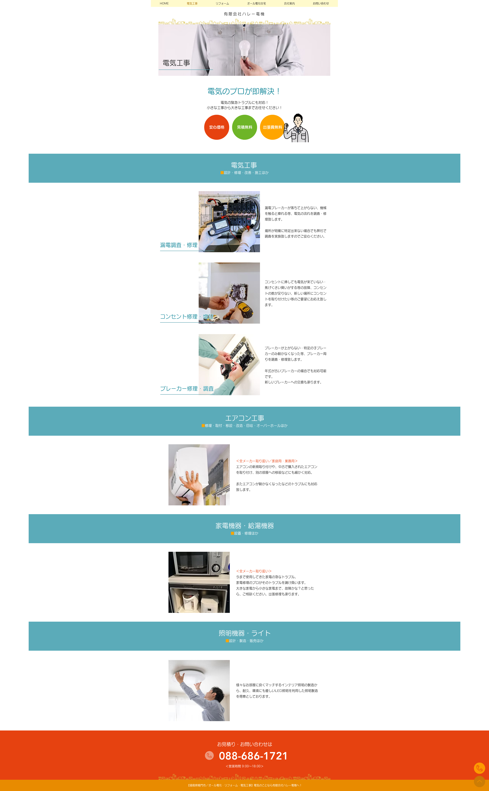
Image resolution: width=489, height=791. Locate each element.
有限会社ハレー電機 (244, 14)
